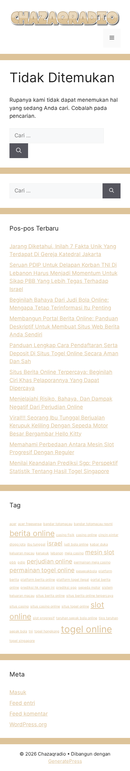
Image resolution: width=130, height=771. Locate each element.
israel (54, 543)
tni (31, 631)
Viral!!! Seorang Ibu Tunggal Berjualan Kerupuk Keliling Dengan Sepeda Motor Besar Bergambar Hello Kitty (58, 425)
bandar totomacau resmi (93, 524)
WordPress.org (28, 724)
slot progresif (44, 618)
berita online (32, 533)
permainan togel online (41, 570)
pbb (12, 562)
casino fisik (65, 535)
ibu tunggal (36, 544)
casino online (86, 535)
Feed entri (22, 703)
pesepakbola (86, 571)
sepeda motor (89, 587)
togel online (86, 629)
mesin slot (99, 552)
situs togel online (75, 606)
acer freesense (30, 524)
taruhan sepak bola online (76, 618)
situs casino (19, 606)
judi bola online (76, 544)
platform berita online (38, 580)
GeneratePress (65, 761)
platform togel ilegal (72, 580)
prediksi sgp (66, 587)
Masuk (17, 692)
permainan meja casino (92, 562)
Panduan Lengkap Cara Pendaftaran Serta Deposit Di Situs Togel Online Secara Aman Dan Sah (63, 353)
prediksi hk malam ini (38, 587)
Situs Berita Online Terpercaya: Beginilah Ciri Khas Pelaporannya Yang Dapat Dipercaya (60, 380)
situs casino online (45, 606)
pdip (21, 562)
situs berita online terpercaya (89, 596)
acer (12, 524)
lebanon (56, 553)
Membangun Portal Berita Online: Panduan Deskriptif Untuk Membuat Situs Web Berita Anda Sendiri (64, 326)
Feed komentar (28, 714)
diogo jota (17, 544)
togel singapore (22, 641)
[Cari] (18, 150)
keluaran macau (21, 553)
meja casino (74, 553)
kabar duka (99, 544)
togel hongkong (46, 631)
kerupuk (42, 553)
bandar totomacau (57, 524)
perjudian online (49, 561)
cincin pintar (108, 535)
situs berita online (50, 596)
